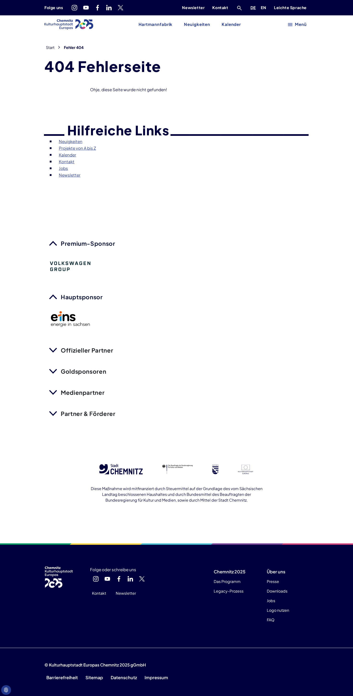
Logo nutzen (278, 610)
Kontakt (220, 7)
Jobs (271, 600)
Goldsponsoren (83, 371)
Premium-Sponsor (88, 243)
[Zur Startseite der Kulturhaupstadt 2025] (68, 24)
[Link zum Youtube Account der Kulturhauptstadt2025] (86, 7)
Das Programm (227, 581)
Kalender (231, 24)
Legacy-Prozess (228, 591)
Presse (273, 581)
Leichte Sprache (290, 7)
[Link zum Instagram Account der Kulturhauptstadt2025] (74, 7)
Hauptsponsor (82, 296)
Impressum (156, 677)
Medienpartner (82, 392)
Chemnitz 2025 (229, 571)
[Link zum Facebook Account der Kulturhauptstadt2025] (97, 7)
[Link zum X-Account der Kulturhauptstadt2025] (120, 7)
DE (254, 7)
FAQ (270, 619)
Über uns (276, 571)
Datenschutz (124, 677)
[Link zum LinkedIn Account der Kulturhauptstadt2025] (109, 7)
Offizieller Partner (87, 350)
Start (50, 47)
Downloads (277, 591)
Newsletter (193, 7)
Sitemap (94, 677)
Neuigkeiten (197, 24)
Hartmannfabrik (155, 24)
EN (264, 7)
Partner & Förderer (88, 413)
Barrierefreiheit (62, 677)
